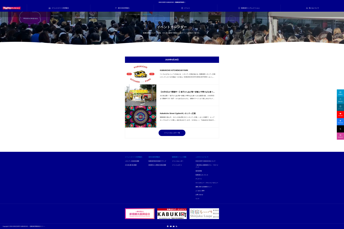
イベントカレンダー (177, 161)
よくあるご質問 (200, 190)
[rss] (176, 226)
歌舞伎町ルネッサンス (202, 175)
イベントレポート (177, 165)
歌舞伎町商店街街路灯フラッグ (157, 161)
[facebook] (168, 226)
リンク (197, 198)
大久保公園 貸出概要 (131, 165)
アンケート (199, 179)
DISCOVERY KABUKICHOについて (205, 161)
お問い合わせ (199, 194)
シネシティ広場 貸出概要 (132, 161)
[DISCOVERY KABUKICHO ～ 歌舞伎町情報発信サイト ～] (12, 8)
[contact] (173, 226)
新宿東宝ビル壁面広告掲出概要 (157, 165)
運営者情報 (199, 171)
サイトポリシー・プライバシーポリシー (207, 182)
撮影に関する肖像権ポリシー (204, 186)
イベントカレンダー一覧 (172, 133)
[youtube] (171, 226)
